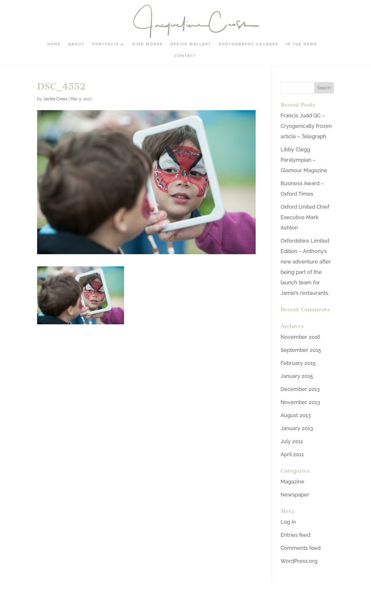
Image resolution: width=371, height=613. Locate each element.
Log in (288, 522)
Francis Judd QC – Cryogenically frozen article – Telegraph (306, 125)
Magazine (292, 482)
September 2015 (301, 350)
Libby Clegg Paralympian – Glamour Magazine (304, 159)
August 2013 (296, 415)
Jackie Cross (55, 99)
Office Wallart (190, 44)
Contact (185, 56)
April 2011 (292, 454)
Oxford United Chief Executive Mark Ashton (305, 217)
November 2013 (300, 402)
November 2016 (300, 337)
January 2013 (297, 428)
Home (54, 44)
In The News (301, 44)
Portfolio (105, 44)
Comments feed (301, 548)
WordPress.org (299, 561)
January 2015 (297, 376)
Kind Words (147, 44)
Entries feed (295, 535)
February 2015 (298, 363)
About (76, 44)
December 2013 (300, 389)
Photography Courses (248, 44)
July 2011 (292, 441)
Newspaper (295, 495)
